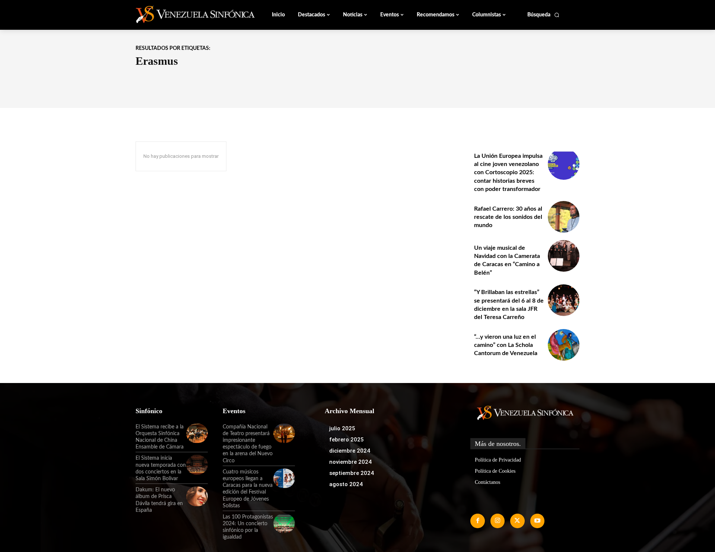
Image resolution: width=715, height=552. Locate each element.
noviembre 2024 (350, 462)
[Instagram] (497, 521)
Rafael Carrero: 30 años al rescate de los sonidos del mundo (508, 217)
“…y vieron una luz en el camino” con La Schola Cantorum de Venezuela (505, 345)
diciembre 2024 (349, 450)
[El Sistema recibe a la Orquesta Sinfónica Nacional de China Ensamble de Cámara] (197, 433)
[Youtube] (537, 521)
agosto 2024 (346, 484)
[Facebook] (477, 521)
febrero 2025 (346, 439)
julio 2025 (342, 428)
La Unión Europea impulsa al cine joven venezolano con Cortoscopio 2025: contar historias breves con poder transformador (508, 172)
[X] (517, 521)
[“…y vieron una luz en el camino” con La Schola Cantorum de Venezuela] (563, 345)
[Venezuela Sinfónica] (185, 14)
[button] (543, 15)
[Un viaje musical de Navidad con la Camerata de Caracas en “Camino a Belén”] (563, 256)
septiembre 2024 (351, 473)
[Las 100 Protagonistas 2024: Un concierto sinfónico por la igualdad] (284, 523)
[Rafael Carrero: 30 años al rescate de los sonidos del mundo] (563, 217)
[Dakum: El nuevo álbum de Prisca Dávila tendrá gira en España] (197, 496)
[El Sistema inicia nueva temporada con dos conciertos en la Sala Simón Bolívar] (197, 464)
